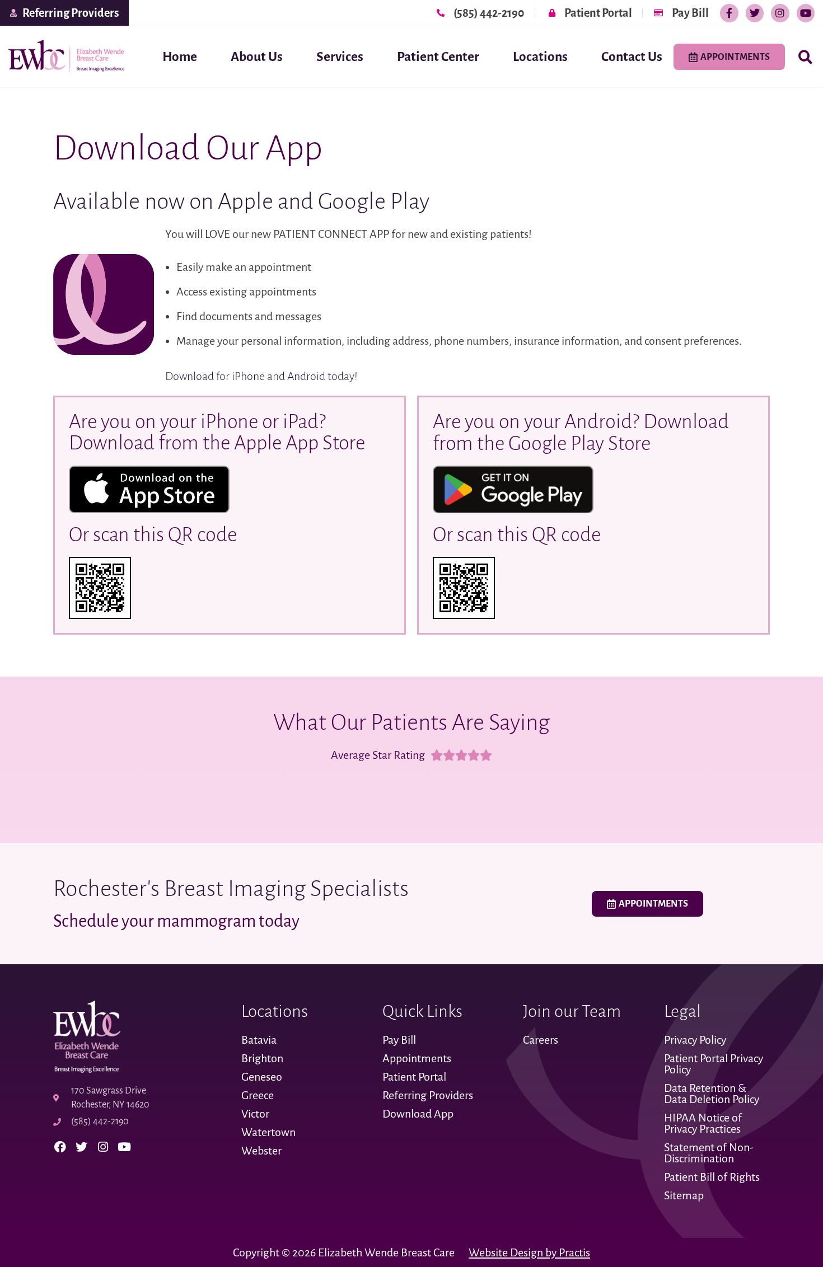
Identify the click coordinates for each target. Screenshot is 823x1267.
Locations (540, 57)
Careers (540, 1039)
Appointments (416, 1058)
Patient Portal (414, 1076)
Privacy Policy (695, 1039)
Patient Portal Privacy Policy (713, 1064)
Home (179, 57)
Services (339, 57)
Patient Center (438, 57)
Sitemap (684, 1195)
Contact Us (631, 57)
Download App (417, 1113)
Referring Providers (427, 1095)
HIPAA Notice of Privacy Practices (703, 1123)
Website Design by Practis (529, 1252)
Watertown (268, 1132)
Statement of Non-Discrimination (709, 1153)
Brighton (262, 1058)
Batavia (259, 1039)
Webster (261, 1150)
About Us (257, 57)
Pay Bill (399, 1039)
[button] (805, 57)
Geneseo (261, 1076)
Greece (257, 1095)
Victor (255, 1113)
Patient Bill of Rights (712, 1176)
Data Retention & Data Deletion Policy (712, 1093)
